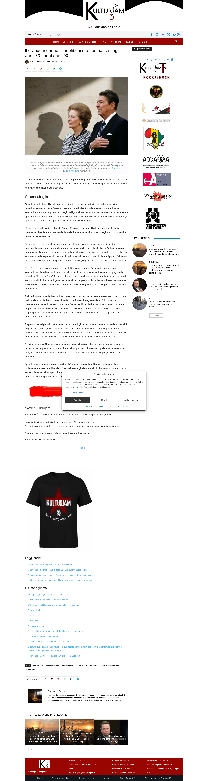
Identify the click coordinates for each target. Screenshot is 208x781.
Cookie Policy (88, 407)
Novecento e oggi (36, 626)
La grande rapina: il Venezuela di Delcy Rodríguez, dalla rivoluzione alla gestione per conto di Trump (77, 738)
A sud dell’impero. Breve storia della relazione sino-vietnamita (56, 631)
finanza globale (67, 665)
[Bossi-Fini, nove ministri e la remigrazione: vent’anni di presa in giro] (139, 303)
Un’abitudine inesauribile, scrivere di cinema (48, 600)
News (111, 733)
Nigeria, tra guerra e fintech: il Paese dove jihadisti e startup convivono (60, 575)
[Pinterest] (41, 69)
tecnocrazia (30, 669)
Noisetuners (33, 620)
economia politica (52, 665)
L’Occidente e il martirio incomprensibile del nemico (51, 564)
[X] (168, 35)
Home (82, 448)
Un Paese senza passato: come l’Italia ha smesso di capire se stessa (60, 580)
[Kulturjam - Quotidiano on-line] (104, 10)
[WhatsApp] (47, 69)
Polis (151, 298)
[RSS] (163, 35)
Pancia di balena (35, 610)
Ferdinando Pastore (41, 62)
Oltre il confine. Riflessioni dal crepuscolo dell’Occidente (53, 605)
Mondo (42, 733)
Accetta (77, 400)
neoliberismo (95, 665)
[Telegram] (60, 69)
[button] (176, 41)
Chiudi (104, 400)
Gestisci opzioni (130, 400)
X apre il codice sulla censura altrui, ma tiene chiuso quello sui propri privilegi (111, 739)
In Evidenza (76, 730)
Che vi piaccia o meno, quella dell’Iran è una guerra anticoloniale (57, 570)
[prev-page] (27, 749)
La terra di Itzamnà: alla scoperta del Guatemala (50, 641)
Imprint (125, 407)
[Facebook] (151, 35)
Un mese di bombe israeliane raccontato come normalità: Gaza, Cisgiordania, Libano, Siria (42, 739)
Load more (155, 315)
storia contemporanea (110, 665)
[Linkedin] (54, 69)
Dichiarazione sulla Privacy (108, 407)
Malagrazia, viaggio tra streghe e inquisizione (48, 594)
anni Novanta (38, 665)
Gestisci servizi (77, 392)
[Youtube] (174, 35)
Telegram (116, 168)
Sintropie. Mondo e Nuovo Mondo (43, 636)
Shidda (31, 615)
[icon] (178, 35)
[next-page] (31, 749)
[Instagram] (157, 35)
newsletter (72, 171)
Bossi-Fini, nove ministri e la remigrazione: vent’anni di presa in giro (163, 304)
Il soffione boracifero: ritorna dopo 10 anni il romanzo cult (54, 656)
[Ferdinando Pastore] (27, 62)
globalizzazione (81, 665)
